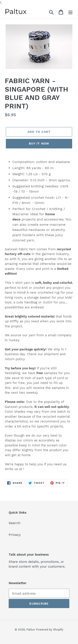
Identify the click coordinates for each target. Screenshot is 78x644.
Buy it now (39, 143)
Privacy (15, 535)
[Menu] (70, 12)
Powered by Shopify (49, 629)
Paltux (30, 629)
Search (14, 523)
